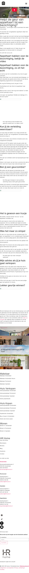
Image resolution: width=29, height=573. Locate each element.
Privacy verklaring (19, 567)
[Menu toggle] (26, 3)
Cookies (2, 569)
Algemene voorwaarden (7, 567)
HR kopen (4, 327)
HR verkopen (12, 346)
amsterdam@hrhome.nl (6, 469)
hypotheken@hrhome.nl (6, 506)
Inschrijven (3, 542)
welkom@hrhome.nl (5, 481)
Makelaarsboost (24, 566)
